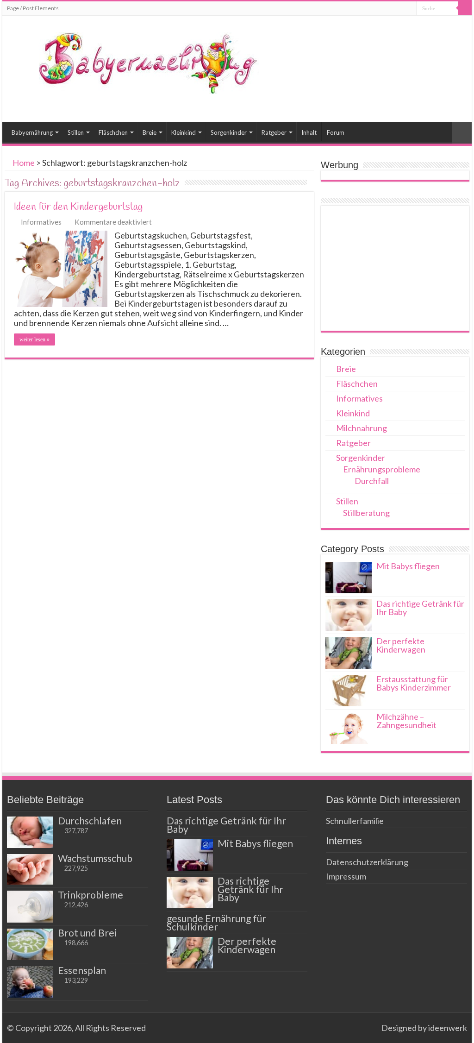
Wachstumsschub (95, 858)
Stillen (76, 132)
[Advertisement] (394, 268)
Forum (335, 132)
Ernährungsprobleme (381, 469)
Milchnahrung (361, 428)
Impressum (346, 876)
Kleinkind (183, 132)
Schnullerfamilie (355, 821)
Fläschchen (113, 132)
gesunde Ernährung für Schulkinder (216, 922)
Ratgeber (274, 132)
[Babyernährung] (134, 61)
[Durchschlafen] (30, 832)
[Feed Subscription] (311, 183)
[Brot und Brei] (30, 944)
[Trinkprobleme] (30, 906)
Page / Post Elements (33, 8)
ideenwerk (447, 1028)
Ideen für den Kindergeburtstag (78, 207)
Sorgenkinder (229, 132)
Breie (149, 132)
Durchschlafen (90, 820)
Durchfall (372, 481)
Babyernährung (32, 132)
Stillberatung (366, 513)
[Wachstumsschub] (30, 869)
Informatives (41, 222)
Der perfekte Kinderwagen (400, 645)
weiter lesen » (34, 339)
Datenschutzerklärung (367, 862)
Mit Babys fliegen (408, 566)
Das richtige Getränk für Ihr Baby (420, 607)
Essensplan (82, 970)
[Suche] (465, 8)
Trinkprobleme (90, 894)
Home (23, 162)
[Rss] (370, 1027)
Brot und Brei (87, 932)
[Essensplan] (30, 982)
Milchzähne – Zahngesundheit (406, 720)
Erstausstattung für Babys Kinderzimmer (413, 683)
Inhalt (309, 132)
